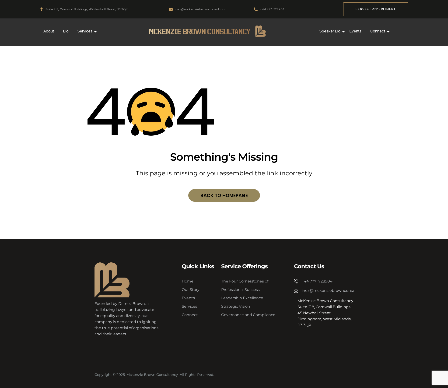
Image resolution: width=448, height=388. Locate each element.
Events (355, 31)
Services (84, 31)
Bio (66, 31)
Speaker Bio (329, 31)
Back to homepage (224, 195)
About (48, 31)
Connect (377, 31)
